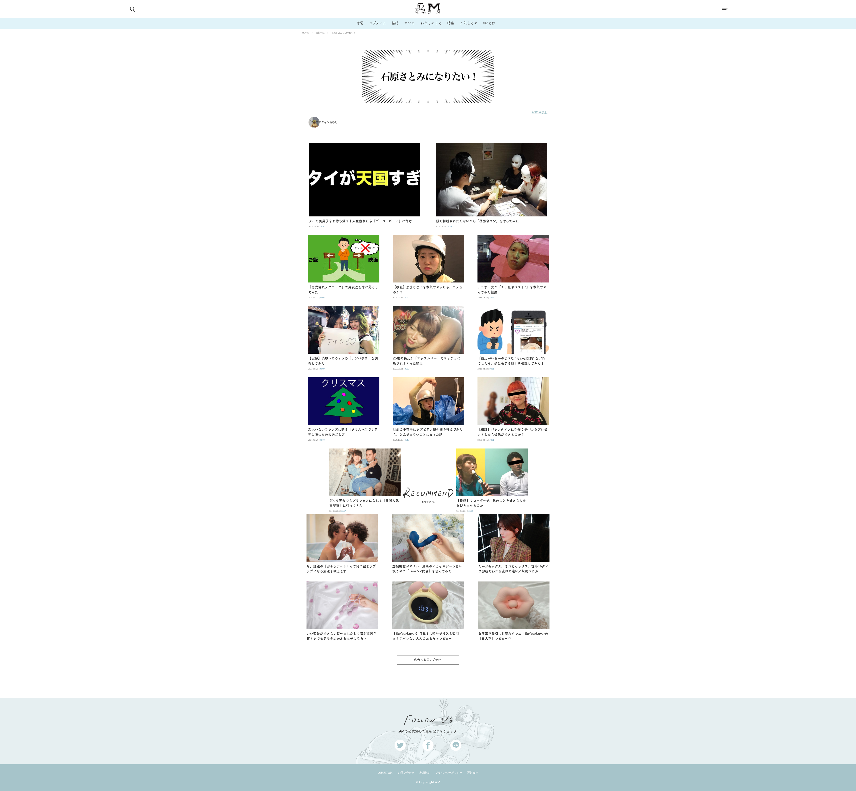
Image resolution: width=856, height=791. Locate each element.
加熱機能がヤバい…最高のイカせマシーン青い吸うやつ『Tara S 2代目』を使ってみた (427, 569)
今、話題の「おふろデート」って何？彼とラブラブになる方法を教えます (341, 569)
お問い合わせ (406, 772)
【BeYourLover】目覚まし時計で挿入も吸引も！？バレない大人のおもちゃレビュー (425, 636)
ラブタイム (377, 23)
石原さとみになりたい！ (343, 32)
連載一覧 (320, 32)
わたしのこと (431, 23)
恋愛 (360, 23)
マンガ (409, 23)
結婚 (395, 23)
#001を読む (539, 112)
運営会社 (472, 772)
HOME (305, 32)
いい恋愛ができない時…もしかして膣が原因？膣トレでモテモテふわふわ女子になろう (342, 636)
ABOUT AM (385, 772)
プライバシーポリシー (448, 772)
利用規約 (425, 772)
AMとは (489, 23)
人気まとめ (468, 23)
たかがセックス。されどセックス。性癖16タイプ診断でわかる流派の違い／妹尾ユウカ (513, 569)
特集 (450, 23)
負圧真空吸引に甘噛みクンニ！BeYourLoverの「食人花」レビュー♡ (513, 636)
